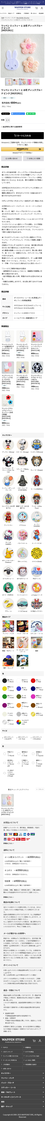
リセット (41, 789)
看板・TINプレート (8, 1092)
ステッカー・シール (8, 1087)
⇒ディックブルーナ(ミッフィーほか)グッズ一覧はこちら (22, 201)
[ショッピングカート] (36, 8)
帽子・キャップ (6, 1106)
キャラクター (6, 1073)
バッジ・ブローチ (7, 1082)
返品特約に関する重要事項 (12, 126)
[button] (3, 8)
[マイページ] (42, 8)
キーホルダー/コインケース (11, 1097)
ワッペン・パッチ (7, 1078)
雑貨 (2, 1101)
